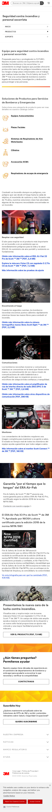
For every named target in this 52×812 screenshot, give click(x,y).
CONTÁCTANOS (26, 682)
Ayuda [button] (6, 757)
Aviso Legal (16, 771)
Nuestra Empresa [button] (13, 735)
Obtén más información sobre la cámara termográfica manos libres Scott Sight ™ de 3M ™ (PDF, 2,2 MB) (25, 324)
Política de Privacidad (29, 771)
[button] (11, 807)
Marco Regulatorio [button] (15, 750)
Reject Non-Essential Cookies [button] (14, 801)
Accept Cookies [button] (35, 801)
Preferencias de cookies (20, 773)
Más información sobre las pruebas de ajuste (23, 270)
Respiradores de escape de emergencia (29, 173)
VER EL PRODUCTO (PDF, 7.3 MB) (26, 635)
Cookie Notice (9, 796)
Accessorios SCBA (20, 162)
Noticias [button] (8, 742)
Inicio (8, 27)
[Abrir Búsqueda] (49, 3)
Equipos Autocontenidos (22, 116)
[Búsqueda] (42, 3)
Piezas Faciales (18, 127)
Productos (10, 32)
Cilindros (15, 150)
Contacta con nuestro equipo (16, 506)
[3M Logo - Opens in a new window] (5, 3)
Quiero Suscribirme (26, 722)
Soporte (9, 37)
